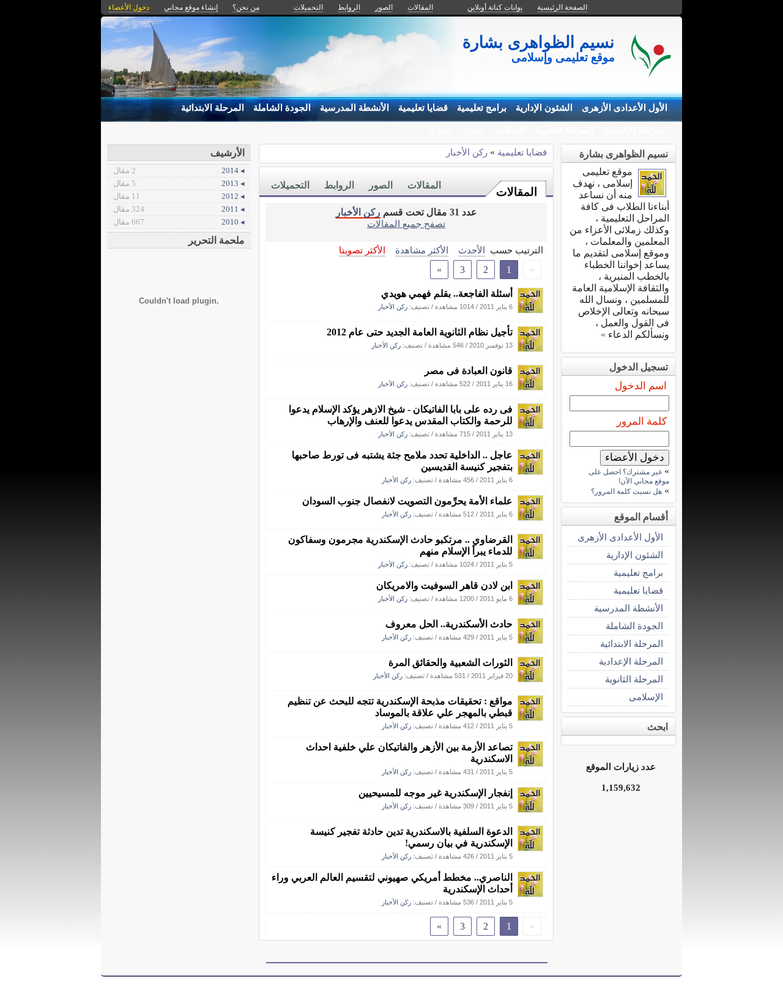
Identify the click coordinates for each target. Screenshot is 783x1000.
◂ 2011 (179, 209)
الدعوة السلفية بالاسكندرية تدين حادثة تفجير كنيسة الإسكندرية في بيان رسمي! (411, 837)
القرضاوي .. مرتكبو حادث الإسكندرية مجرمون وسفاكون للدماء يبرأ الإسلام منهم (400, 545)
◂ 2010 (179, 221)
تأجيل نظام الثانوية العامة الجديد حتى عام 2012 (420, 332)
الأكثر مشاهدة (421, 250)
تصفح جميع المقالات (406, 223)
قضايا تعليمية (423, 108)
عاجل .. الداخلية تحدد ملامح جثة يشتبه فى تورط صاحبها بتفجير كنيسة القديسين (402, 461)
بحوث (472, 130)
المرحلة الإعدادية (635, 130)
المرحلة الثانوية (565, 130)
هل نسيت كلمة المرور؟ (626, 491)
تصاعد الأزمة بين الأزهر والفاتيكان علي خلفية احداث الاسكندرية (409, 753)
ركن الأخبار (467, 152)
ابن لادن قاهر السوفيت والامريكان (444, 585)
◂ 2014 (179, 170)
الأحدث (471, 250)
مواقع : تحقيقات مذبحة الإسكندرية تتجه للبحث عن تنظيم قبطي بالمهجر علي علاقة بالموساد (400, 707)
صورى (440, 130)
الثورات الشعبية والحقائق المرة (450, 662)
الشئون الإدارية (544, 108)
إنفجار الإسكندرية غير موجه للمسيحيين (435, 793)
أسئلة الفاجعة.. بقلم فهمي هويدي (447, 293)
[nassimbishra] (530, 310)
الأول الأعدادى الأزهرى (624, 108)
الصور (381, 185)
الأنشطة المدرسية (354, 108)
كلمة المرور (642, 421)
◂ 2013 (179, 183)
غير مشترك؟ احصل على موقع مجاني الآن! (628, 476)
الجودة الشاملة (282, 108)
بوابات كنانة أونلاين (494, 7)
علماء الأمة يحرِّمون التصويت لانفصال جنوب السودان (407, 501)
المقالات (516, 191)
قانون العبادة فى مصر (469, 370)
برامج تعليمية (482, 108)
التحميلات (290, 185)
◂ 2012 (179, 196)
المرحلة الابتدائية (212, 108)
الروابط (339, 185)
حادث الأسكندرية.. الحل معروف (449, 624)
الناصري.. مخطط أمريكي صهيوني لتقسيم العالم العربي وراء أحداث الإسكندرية (392, 883)
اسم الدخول (641, 386)
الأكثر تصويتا (362, 250)
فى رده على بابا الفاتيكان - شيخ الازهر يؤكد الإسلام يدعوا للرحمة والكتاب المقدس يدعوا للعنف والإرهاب (401, 415)
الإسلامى (509, 130)
